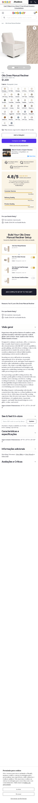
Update (31, 421)
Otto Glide (19, 454)
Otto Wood (29, 454)
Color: (18, 260)
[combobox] (19, 17)
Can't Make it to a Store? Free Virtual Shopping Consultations (19, 7)
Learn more (11, 163)
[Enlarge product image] (34, 28)
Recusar (18, 794)
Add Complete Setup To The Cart (19, 292)
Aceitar (18, 789)
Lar (3, 23)
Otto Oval (5, 456)
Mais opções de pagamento (19, 145)
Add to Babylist (19, 135)
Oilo (3, 73)
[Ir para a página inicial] (19, 13)
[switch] (32, 257)
